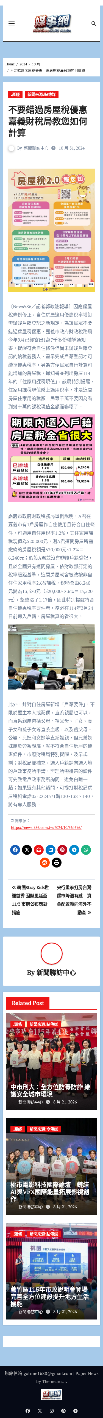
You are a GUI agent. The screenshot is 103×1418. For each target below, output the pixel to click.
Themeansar (54, 1381)
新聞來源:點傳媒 (41, 94)
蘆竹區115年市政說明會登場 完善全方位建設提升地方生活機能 (52, 1296)
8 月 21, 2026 (65, 1102)
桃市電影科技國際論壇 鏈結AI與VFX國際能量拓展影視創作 (49, 1191)
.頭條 (17, 1024)
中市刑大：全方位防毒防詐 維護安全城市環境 (50, 1090)
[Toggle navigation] (11, 23)
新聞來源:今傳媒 (44, 1129)
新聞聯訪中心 (36, 148)
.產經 (15, 94)
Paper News (87, 1373)
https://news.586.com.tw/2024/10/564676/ (46, 827)
